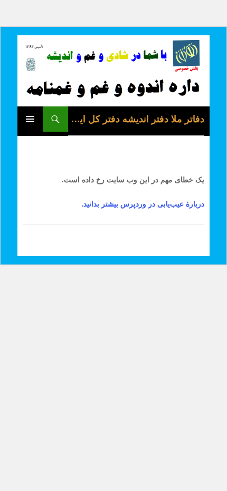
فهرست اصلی (30, 119)
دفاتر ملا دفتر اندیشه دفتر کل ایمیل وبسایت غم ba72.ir (136, 119)
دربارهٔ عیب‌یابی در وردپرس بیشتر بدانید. (142, 204)
